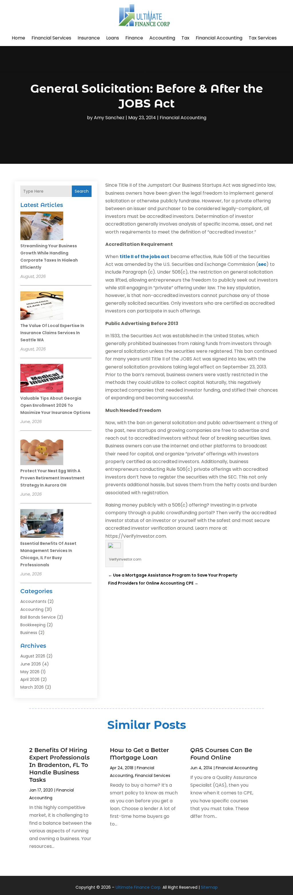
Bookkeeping (32, 625)
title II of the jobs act (144, 256)
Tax (185, 38)
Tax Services (263, 38)
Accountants (33, 601)
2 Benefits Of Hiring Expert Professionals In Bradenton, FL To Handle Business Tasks (59, 765)
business (28, 632)
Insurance (89, 38)
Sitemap (209, 887)
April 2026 (29, 679)
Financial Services (51, 38)
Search (82, 191)
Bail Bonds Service (38, 617)
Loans (112, 38)
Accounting (162, 38)
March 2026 (32, 687)
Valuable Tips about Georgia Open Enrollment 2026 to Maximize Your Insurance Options (55, 405)
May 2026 (29, 672)
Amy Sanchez (109, 117)
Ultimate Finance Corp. (138, 887)
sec (262, 264)
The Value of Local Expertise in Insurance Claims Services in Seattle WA (52, 333)
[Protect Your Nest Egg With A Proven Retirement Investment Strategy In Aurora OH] (41, 451)
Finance (134, 38)
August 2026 (32, 656)
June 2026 (30, 664)
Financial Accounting (219, 38)
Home (18, 38)
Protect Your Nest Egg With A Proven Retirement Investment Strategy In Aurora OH (52, 478)
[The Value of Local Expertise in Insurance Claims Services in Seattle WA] (41, 306)
